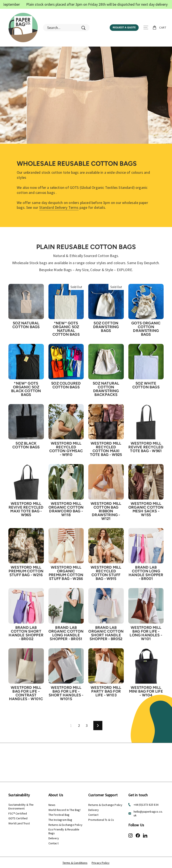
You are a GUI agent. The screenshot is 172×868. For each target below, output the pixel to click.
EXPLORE (124, 269)
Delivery (53, 838)
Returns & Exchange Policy (65, 825)
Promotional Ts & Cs (101, 820)
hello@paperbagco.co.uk (148, 813)
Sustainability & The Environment (21, 806)
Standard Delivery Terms (59, 207)
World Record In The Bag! (64, 810)
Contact (53, 843)
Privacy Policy (101, 863)
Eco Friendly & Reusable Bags (63, 831)
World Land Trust (19, 823)
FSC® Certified (17, 813)
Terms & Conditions (75, 863)
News (52, 805)
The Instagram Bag (60, 820)
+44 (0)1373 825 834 (146, 805)
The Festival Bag (59, 815)
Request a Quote (124, 27)
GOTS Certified (18, 818)
